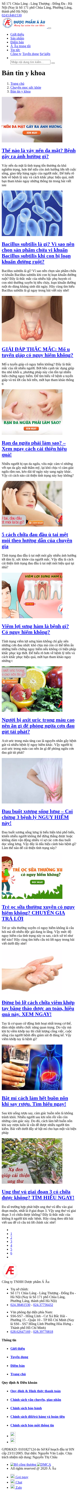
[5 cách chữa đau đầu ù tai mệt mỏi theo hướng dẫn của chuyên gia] (32, 525)
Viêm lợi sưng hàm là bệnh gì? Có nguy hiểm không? (35, 629)
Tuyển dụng (30, 54)
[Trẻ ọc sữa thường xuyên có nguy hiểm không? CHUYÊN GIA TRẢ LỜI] (32, 898)
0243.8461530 (12, 15)
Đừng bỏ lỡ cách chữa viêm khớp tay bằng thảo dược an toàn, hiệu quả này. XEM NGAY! (38, 1008)
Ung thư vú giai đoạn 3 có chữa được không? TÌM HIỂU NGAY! (38, 1194)
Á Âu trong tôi (20, 46)
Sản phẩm (17, 38)
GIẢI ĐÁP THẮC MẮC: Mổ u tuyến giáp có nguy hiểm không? (37, 352)
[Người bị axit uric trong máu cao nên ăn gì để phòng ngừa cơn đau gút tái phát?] (32, 710)
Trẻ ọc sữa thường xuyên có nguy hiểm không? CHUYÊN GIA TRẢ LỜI (38, 912)
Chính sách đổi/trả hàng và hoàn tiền (37, 1416)
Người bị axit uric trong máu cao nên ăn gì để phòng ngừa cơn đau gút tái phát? (38, 725)
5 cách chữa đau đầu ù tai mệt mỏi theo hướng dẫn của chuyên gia (37, 540)
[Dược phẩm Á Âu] (25, 27)
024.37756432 (43, 1305)
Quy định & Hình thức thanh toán (35, 1391)
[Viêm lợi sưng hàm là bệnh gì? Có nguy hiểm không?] (32, 617)
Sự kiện (45, 54)
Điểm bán (17, 42)
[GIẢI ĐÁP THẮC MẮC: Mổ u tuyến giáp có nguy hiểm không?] (32, 340)
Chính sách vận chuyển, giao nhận (35, 1400)
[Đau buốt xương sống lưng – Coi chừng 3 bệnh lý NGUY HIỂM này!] (32, 802)
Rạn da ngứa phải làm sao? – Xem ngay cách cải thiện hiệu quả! (34, 448)
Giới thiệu (17, 34)
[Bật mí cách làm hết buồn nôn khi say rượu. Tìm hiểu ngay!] (32, 1089)
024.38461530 (20, 1305)
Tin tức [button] (15, 50)
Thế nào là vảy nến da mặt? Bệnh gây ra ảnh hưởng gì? (39, 153)
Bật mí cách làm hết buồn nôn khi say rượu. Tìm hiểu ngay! (35, 1101)
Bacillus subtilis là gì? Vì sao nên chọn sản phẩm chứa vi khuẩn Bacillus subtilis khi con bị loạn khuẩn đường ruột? (38, 252)
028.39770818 (43, 1331)
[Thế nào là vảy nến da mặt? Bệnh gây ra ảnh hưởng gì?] (32, 141)
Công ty (15, 54)
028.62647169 (20, 1331)
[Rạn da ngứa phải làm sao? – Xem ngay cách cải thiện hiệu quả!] (32, 433)
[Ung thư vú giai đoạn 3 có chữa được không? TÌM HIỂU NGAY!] (32, 1182)
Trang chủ (18, 1374)
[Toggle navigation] (49, 28)
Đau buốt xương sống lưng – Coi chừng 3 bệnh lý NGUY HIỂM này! (37, 817)
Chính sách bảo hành (26, 1408)
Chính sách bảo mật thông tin (32, 1425)
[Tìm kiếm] (53, 63)
